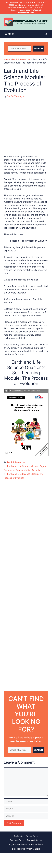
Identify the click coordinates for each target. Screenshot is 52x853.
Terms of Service (34, 840)
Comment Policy (17, 840)
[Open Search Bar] (46, 34)
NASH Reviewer (36, 844)
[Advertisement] (26, 124)
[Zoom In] (29, 390)
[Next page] (10, 390)
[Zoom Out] (25, 390)
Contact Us (18, 836)
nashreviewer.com (25, 12)
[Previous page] (6, 390)
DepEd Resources (21, 59)
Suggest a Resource (18, 844)
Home (7, 59)
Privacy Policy (32, 836)
